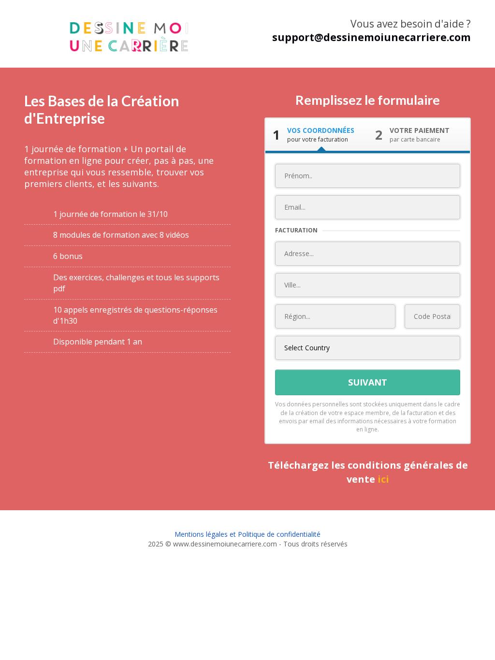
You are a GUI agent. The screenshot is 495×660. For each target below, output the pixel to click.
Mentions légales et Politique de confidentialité (247, 534)
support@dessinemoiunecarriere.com (371, 37)
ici (383, 479)
